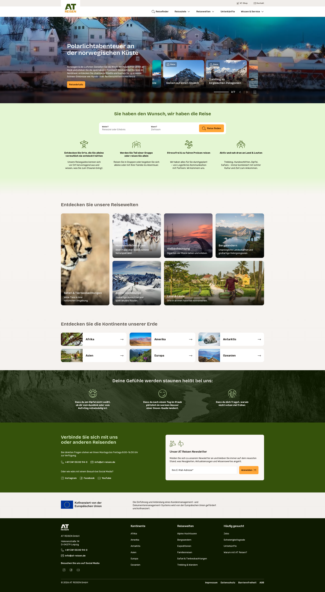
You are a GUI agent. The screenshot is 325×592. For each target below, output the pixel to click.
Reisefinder (162, 11)
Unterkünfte (228, 11)
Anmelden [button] (246, 470)
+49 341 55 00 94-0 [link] (76, 462)
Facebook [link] (89, 478)
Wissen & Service (250, 11)
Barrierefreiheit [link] (247, 582)
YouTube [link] (106, 478)
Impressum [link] (211, 582)
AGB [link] (261, 582)
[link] (64, 570)
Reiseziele (180, 11)
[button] (240, 92)
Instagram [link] (71, 478)
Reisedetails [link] (76, 84)
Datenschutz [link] (228, 582)
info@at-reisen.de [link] (105, 462)
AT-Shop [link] (244, 3)
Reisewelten (203, 11)
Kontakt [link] (260, 3)
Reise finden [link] (214, 128)
